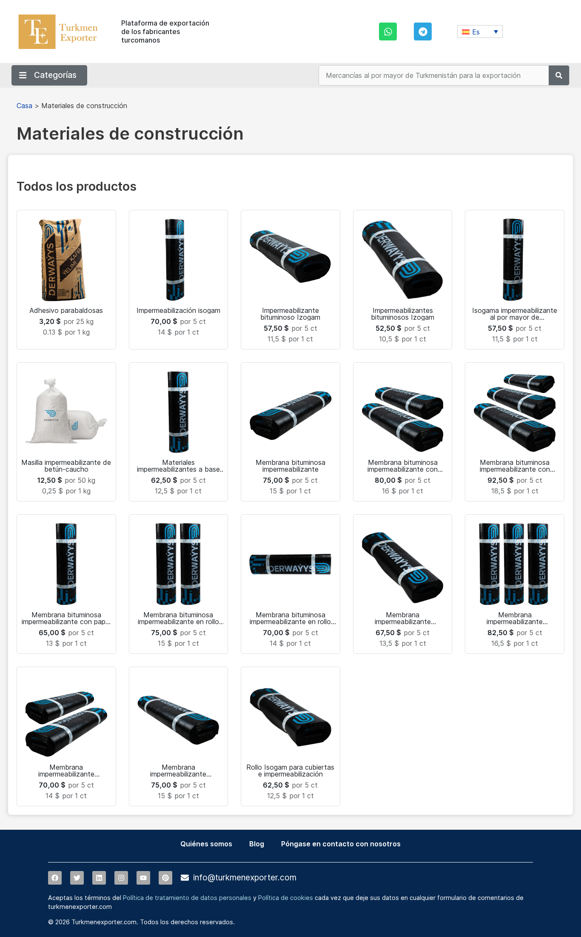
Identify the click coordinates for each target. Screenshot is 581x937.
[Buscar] (559, 75)
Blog (256, 844)
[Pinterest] (165, 878)
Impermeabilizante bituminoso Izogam (290, 313)
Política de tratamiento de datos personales (187, 897)
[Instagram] (121, 878)
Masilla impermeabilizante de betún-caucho (66, 465)
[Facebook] (55, 878)
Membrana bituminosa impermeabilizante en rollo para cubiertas (290, 621)
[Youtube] (143, 878)
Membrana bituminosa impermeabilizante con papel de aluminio (66, 621)
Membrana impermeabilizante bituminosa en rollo (402, 621)
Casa (24, 105)
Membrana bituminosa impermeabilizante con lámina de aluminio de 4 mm (402, 469)
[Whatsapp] (388, 31)
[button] (480, 31)
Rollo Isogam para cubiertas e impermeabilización (290, 770)
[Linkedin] (99, 878)
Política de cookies (285, 897)
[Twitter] (77, 878)
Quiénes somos (206, 844)
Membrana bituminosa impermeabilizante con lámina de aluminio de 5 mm (515, 469)
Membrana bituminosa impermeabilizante (290, 465)
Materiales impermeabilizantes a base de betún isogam (178, 469)
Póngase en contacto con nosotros (341, 844)
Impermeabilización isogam (178, 310)
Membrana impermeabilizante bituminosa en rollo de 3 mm (178, 774)
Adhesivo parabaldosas (66, 310)
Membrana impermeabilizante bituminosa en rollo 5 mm (515, 621)
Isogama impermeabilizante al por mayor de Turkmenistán (514, 317)
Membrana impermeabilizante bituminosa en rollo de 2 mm (66, 774)
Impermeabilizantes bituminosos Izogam (402, 313)
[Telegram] (423, 31)
